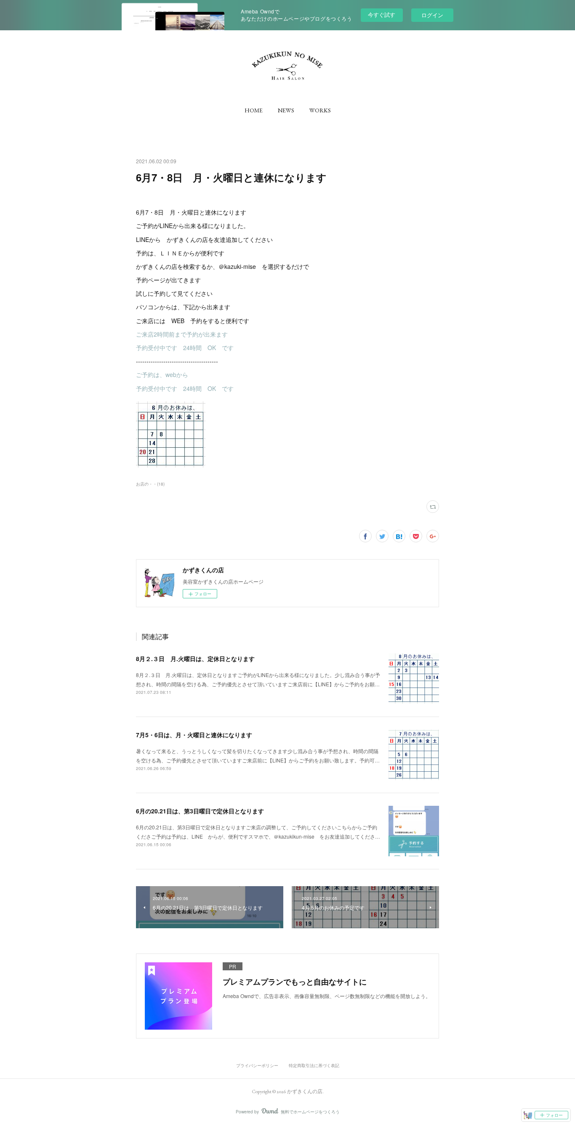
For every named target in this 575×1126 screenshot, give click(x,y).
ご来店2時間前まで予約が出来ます (182, 334)
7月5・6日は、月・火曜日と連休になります (194, 734)
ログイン (432, 15)
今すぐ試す (381, 15)
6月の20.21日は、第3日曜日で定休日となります (200, 811)
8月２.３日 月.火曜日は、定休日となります (195, 658)
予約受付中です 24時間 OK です (185, 347)
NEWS (286, 110)
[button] (254, 110)
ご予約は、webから (162, 374)
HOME (254, 110)
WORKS (320, 110)
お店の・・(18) (150, 484)
